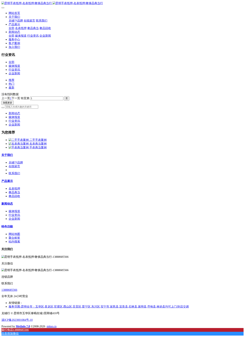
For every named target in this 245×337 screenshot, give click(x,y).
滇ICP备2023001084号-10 (17, 319)
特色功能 (7, 226)
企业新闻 (14, 73)
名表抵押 (14, 188)
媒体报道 (14, 65)
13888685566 (9, 289)
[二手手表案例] (19, 139)
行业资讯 (14, 69)
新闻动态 (14, 113)
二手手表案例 (38, 139)
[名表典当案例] (19, 143)
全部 (11, 28)
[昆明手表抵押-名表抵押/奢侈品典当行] (122, 3)
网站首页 (14, 13)
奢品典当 (14, 192)
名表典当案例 (38, 143)
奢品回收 (14, 196)
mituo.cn (51, 326)
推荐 (11, 80)
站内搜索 (14, 241)
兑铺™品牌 (16, 162)
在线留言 (14, 166)
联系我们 (14, 173)
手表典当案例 (38, 147)
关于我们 (7, 154)
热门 (11, 83)
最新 (11, 87)
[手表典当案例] (19, 147)
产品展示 (7, 181)
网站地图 (14, 234)
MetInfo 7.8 (23, 326)
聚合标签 (14, 237)
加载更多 (7, 102)
